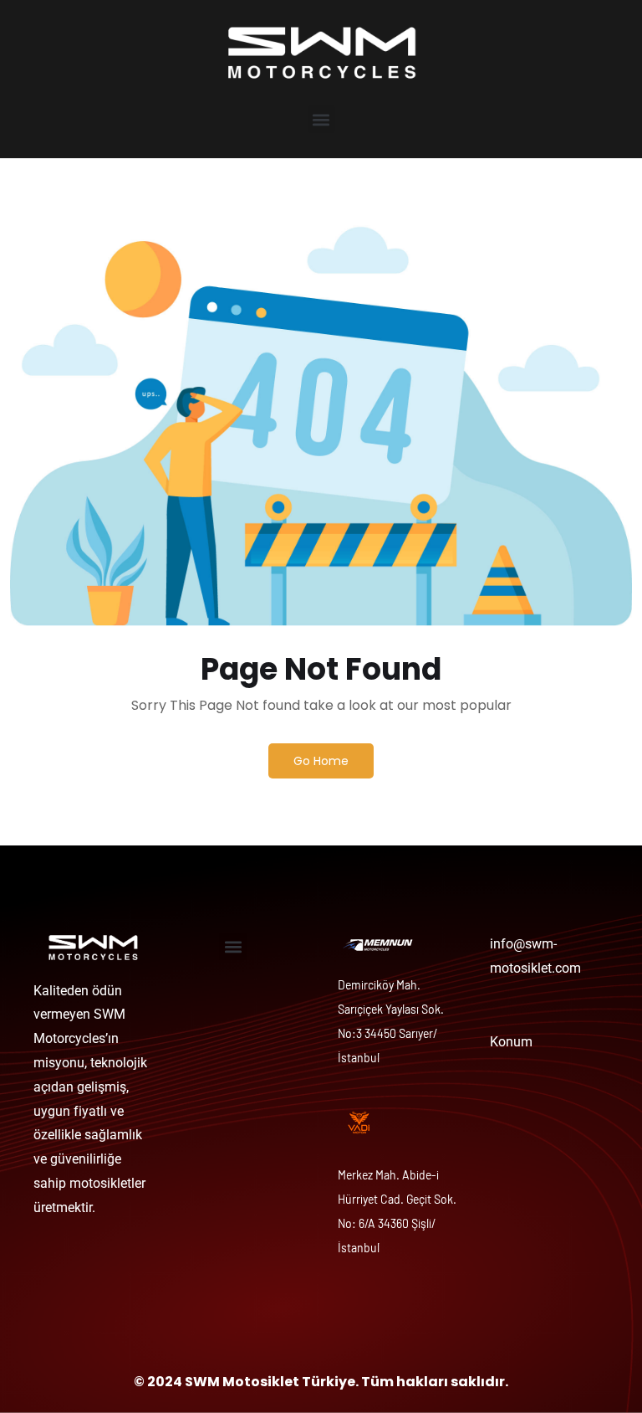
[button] (321, 119)
